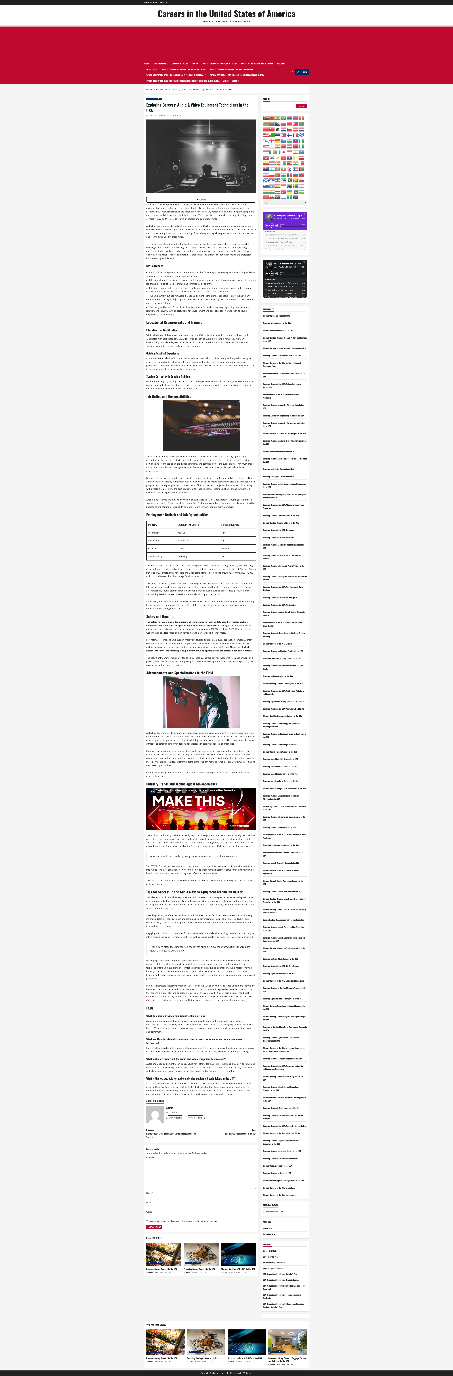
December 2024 (269, 1234)
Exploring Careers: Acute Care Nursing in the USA (282, 1151)
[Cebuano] (295, 123)
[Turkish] (284, 191)
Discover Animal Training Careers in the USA (280, 751)
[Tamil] (266, 191)
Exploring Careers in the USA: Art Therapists (280, 597)
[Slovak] (301, 180)
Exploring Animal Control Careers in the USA (280, 766)
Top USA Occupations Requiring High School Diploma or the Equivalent (176, 75)
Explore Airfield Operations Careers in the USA (281, 845)
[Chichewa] (301, 123)
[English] (266, 135)
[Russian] (295, 174)
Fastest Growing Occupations (274, 1262)
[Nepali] (290, 169)
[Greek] (284, 140)
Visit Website (175, 1117)
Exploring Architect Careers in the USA (278, 676)
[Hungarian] (290, 146)
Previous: (171, 1133)
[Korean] (272, 157)
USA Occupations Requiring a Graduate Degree (281, 1279)
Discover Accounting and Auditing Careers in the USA (283, 1180)
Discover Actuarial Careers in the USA (277, 1165)
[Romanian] (290, 174)
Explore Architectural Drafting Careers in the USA (282, 658)
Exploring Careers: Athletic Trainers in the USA (281, 515)
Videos (226, 80)
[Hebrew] (272, 146)
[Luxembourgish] (272, 163)
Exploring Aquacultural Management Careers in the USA (284, 701)
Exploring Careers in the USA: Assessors (278, 537)
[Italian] (278, 152)
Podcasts (281, 63)
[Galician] (266, 140)
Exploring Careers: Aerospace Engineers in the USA (282, 1058)
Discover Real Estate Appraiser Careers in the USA (282, 716)
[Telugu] (272, 191)
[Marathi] (272, 169)
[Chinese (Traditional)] (272, 129)
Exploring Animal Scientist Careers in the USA (280, 759)
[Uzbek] (301, 191)
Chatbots (195, 63)
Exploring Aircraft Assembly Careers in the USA (281, 863)
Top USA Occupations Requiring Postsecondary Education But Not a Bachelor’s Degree (183, 80)
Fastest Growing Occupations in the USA (220, 63)
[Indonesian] (266, 152)
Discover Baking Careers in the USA (161, 1269)
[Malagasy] (284, 163)
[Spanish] (278, 186)
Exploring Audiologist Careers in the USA (278, 469)
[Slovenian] (266, 186)
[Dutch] (301, 129)
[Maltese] (301, 163)
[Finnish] (290, 135)
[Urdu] (295, 191)
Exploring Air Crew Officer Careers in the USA (280, 958)
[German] (278, 140)
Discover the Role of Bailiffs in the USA (238, 1269)
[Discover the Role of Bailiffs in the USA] (238, 1254)
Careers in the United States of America (226, 13)
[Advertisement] (226, 43)
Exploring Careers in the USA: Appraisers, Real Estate (283, 708)
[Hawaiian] (266, 146)
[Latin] (295, 157)
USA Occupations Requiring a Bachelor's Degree (281, 1274)
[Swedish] (295, 186)
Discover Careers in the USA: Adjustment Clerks (281, 1133)
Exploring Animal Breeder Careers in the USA (280, 773)
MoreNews (235, 1373)
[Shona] (284, 180)
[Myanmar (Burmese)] (284, 169)
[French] (295, 135)
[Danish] (295, 129)
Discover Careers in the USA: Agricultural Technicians (283, 980)
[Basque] (301, 118)
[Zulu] (295, 197)
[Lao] (290, 157)
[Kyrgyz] (284, 157)
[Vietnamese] (266, 197)
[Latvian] (301, 157)
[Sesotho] (278, 180)
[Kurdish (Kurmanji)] (278, 157)
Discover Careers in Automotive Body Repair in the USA (284, 433)
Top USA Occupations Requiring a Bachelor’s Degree (184, 69)
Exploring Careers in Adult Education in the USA (281, 1108)
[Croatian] (284, 129)
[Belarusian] (266, 123)
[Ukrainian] (290, 191)
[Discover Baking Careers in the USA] (163, 1254)
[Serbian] (272, 180)
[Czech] (290, 129)
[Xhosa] (278, 197)
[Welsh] (272, 197)
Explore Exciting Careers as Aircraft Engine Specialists (283, 919)
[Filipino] (284, 135)
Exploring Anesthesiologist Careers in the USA (281, 781)
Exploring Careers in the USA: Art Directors (279, 604)
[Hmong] (284, 146)
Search (266, 99)
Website (149, 1212)
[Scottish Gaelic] (266, 180)
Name (149, 1193)
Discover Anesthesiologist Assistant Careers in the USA (284, 788)
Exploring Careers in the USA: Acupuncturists (280, 1158)
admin (151, 116)
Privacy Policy (152, 69)
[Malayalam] (295, 163)
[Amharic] (278, 118)
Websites (235, 80)
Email (149, 1202)
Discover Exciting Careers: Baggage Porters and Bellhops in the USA (287, 1360)
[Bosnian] (278, 123)
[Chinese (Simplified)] (266, 129)
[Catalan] (290, 123)
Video (305, 72)
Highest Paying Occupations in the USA (257, 63)
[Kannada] (295, 152)
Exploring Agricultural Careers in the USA (279, 973)
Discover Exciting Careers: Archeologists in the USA (283, 683)
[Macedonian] (278, 163)
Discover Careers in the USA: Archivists (278, 643)
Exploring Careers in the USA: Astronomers (279, 530)
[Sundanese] (284, 186)
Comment (151, 1157)
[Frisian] (301, 135)
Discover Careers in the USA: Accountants (279, 1187)
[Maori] (266, 169)
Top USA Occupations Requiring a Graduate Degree (231, 69)
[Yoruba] (290, 197)
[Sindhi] (290, 180)
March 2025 (267, 1228)
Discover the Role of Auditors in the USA (278, 451)
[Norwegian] (295, 169)
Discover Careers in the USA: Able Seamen (279, 1195)
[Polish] (272, 174)
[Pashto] (301, 169)
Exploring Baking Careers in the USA (199, 1269)
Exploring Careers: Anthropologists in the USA (280, 744)
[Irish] (272, 152)
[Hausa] (301, 140)
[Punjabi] (284, 174)
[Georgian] (272, 140)
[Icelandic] (295, 146)
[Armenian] (290, 118)
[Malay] (290, 163)
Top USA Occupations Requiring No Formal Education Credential (237, 75)
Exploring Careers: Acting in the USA (277, 1173)
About (146, 63)
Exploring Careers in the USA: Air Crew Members (281, 966)
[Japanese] (284, 152)
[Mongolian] (278, 169)
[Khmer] (266, 157)
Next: (240, 1131)
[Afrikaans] (266, 118)
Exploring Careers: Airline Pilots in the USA (279, 827)
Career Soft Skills (160, 63)
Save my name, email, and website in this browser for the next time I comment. (184, 1221)
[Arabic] (284, 118)
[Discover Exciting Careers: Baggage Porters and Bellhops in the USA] (287, 1342)
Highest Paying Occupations (273, 1268)
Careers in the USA (180, 63)
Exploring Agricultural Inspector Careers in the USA (283, 998)
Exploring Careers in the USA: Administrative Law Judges (284, 1126)
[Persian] (266, 174)
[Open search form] (293, 72)
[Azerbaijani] (295, 118)
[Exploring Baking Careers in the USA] (201, 1254)
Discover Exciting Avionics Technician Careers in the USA (284, 348)
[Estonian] (278, 135)
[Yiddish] (284, 197)
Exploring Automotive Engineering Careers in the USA (283, 415)
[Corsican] (278, 129)
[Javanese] (290, 152)
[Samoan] (301, 174)
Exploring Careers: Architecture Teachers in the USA (283, 651)
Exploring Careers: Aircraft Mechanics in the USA (281, 891)
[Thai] (278, 191)
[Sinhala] (295, 180)
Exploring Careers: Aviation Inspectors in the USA (282, 355)
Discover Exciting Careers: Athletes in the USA (281, 522)
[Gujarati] (290, 140)
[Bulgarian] (284, 123)
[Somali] (272, 186)
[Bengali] (272, 123)
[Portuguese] (278, 174)
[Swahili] (290, 186)
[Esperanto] (272, 135)
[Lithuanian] (266, 163)
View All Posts (195, 1117)
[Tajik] (301, 186)
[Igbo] (301, 146)
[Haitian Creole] (295, 140)
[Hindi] (278, 146)
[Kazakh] (301, 152)
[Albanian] (272, 118)
